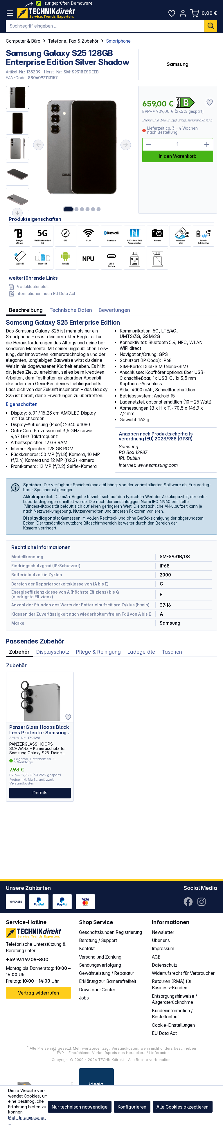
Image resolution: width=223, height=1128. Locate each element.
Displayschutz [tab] (52, 652)
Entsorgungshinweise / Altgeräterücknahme (174, 999)
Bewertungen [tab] (114, 310)
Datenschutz (164, 965)
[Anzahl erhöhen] (207, 144)
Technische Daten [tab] (70, 310)
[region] (69, 150)
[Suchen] (210, 26)
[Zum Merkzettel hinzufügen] (68, 717)
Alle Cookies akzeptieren (182, 1107)
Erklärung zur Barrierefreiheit (107, 981)
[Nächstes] (125, 144)
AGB (156, 957)
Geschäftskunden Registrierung (110, 932)
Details (40, 793)
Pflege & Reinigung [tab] (98, 652)
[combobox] (105, 26)
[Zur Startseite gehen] (46, 13)
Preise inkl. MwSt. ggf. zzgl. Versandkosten (178, 120)
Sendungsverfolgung (100, 965)
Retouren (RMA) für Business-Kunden (171, 984)
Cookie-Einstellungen (173, 1025)
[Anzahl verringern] (148, 144)
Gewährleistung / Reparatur (106, 973)
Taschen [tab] (172, 652)
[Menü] (10, 13)
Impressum (163, 948)
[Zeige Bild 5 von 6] (93, 209)
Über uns (161, 940)
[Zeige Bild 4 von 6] (87, 209)
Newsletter (163, 932)
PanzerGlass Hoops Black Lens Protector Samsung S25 (39, 729)
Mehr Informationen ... (27, 1120)
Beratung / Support (98, 940)
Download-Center (97, 990)
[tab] (26, 310)
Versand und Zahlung (100, 957)
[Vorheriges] (38, 144)
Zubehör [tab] (19, 652)
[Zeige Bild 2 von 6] (76, 209)
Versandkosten (125, 1048)
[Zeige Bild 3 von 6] (82, 209)
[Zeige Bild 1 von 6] (68, 209)
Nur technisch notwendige (79, 1107)
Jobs (84, 998)
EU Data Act (164, 1033)
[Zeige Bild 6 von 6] (98, 209)
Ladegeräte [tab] (141, 652)
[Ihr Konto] (183, 13)
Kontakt (87, 948)
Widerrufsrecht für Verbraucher (183, 973)
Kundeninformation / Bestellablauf (172, 1014)
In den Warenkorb (177, 156)
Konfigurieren (132, 1107)
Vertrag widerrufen (38, 993)
